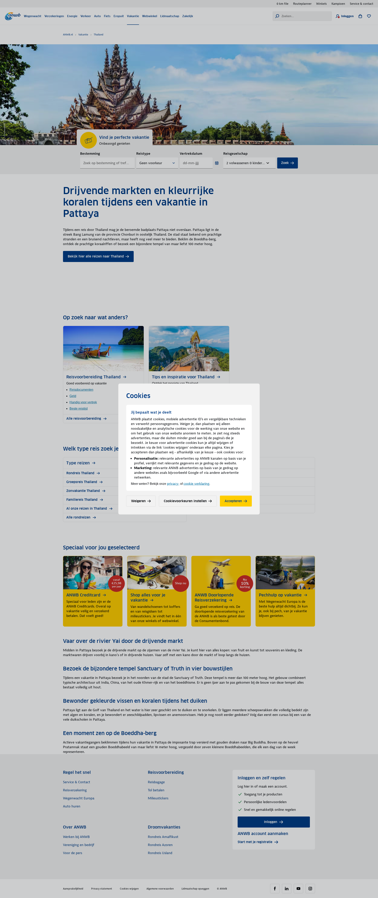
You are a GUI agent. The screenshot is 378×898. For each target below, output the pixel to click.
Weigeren (138, 501)
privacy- (173, 483)
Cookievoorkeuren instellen (185, 501)
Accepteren (233, 501)
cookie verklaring (196, 483)
